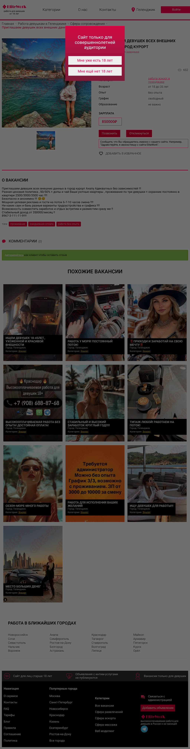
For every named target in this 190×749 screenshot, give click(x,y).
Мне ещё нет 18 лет (95, 71)
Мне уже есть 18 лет (95, 60)
